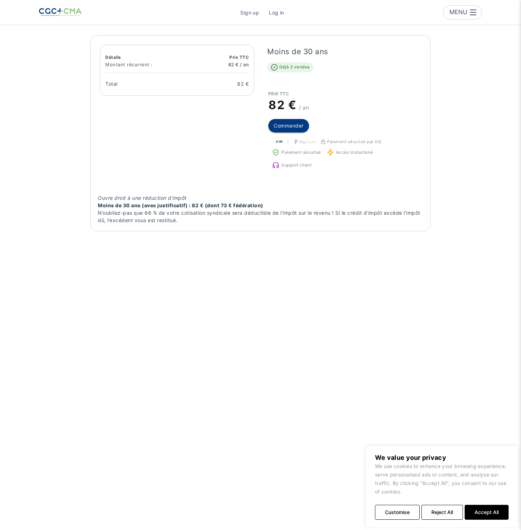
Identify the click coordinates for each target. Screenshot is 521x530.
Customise (397, 512)
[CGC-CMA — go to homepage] (60, 12)
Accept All (487, 512)
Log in (276, 13)
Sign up (249, 13)
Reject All (442, 512)
